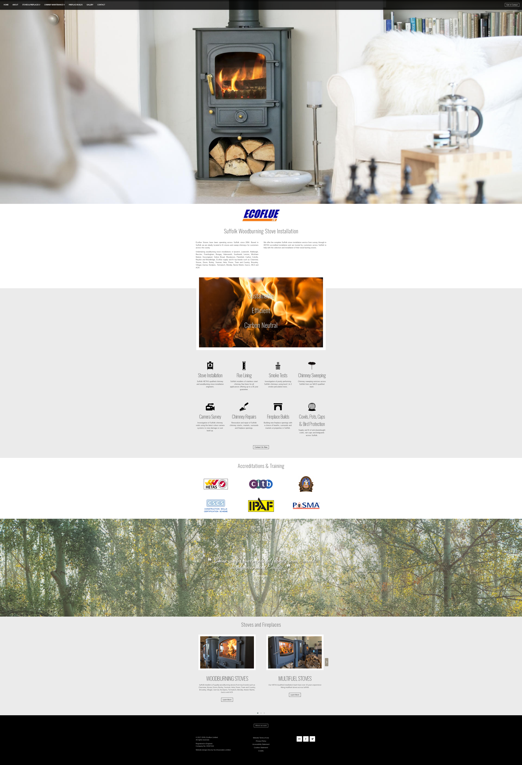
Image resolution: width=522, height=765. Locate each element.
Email (299, 739)
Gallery (90, 5)
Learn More (227, 700)
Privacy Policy (261, 741)
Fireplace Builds (278, 416)
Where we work (261, 726)
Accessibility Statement (260, 744)
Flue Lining (244, 375)
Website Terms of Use (261, 738)
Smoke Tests (278, 375)
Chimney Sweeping (312, 375)
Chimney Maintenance (53, 5)
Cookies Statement (261, 748)
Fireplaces (76, 5)
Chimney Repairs (244, 416)
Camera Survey (210, 416)
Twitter (312, 739)
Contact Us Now (261, 447)
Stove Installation (210, 375)
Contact (101, 5)
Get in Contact (512, 5)
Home (6, 5)
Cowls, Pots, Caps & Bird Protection (312, 420)
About (15, 5)
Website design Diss (203, 750)
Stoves (30, 5)
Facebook (306, 739)
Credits (261, 751)
